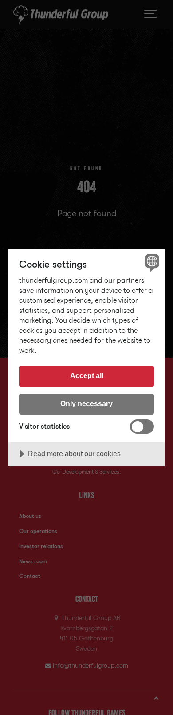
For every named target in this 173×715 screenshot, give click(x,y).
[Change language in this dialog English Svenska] (151, 263)
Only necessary (86, 403)
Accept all (86, 375)
